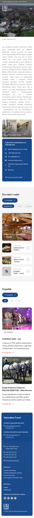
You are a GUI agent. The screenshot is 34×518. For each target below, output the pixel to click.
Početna (4, 39)
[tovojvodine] (5, 498)
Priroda (19, 206)
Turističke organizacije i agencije (13, 473)
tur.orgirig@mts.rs (14, 157)
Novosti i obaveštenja (10, 470)
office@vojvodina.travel (12, 461)
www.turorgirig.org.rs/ (15, 160)
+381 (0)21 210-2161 (11, 457)
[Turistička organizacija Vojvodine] (7, 8)
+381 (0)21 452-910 (11, 452)
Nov (19, 301)
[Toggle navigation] (31, 8)
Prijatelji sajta (7, 490)
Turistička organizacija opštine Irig (18, 165)
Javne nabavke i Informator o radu (13, 477)
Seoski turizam (8, 206)
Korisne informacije (9, 475)
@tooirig (11, 170)
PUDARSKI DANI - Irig (11, 339)
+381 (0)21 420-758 (11, 455)
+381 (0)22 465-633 (14, 153)
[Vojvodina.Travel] (8, 498)
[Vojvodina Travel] (12, 498)
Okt (12, 301)
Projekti (6, 487)
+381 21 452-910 (22, 1)
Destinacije (10, 39)
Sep (5, 301)
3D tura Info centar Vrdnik (13, 177)
